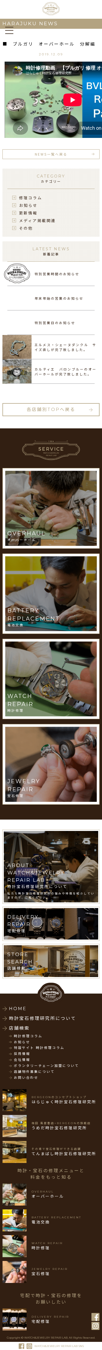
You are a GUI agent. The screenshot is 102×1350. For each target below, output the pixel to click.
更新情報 (28, 213)
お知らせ (28, 205)
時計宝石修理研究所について (42, 1018)
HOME (18, 1008)
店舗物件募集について (34, 1071)
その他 (26, 228)
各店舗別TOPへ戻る (51, 409)
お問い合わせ (26, 1077)
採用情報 (22, 1053)
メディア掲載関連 (37, 220)
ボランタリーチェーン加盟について (46, 1065)
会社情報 (22, 1059)
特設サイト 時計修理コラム (39, 1047)
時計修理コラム (28, 1036)
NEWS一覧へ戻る (51, 154)
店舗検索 (19, 1028)
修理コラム (30, 197)
